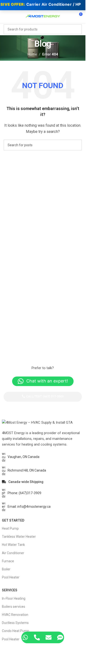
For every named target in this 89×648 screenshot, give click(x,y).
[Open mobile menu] (5, 16)
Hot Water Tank (13, 545)
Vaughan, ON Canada (23, 457)
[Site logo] (43, 16)
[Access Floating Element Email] (48, 637)
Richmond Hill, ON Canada (27, 470)
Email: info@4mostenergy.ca (29, 506)
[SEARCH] (77, 29)
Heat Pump (10, 528)
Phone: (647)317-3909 (24, 493)
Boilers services (13, 606)
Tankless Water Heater (19, 536)
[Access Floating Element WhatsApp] (25, 637)
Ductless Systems (15, 623)
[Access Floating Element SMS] (60, 637)
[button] (43, 381)
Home (32, 54)
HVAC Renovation (15, 615)
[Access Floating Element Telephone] (37, 637)
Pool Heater (10, 577)
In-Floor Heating (13, 598)
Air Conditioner (13, 553)
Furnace (8, 561)
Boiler (6, 569)
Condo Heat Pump (15, 631)
